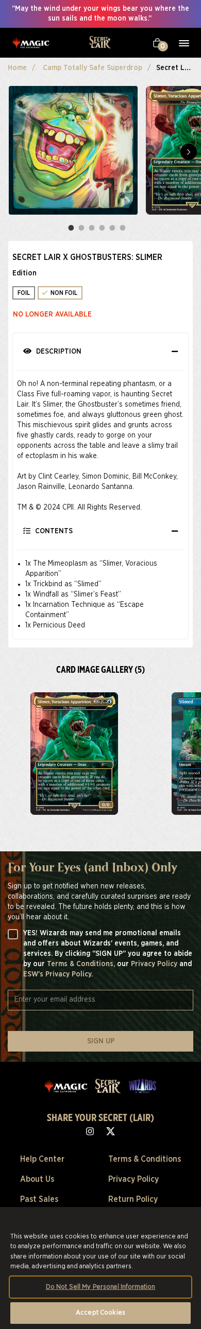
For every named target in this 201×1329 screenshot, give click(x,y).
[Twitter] (110, 1131)
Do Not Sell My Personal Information (101, 1287)
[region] (100, 1268)
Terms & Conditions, (82, 964)
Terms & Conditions (144, 1159)
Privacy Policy (155, 964)
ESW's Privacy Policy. (58, 974)
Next (188, 152)
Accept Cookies (100, 1312)
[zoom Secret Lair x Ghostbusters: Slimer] (74, 754)
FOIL (24, 293)
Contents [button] (53, 531)
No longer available (52, 314)
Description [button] (57, 351)
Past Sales (39, 1199)
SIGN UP (100, 1041)
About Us (37, 1179)
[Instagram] (90, 1131)
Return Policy (133, 1199)
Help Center (42, 1159)
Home (17, 68)
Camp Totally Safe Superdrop (92, 68)
